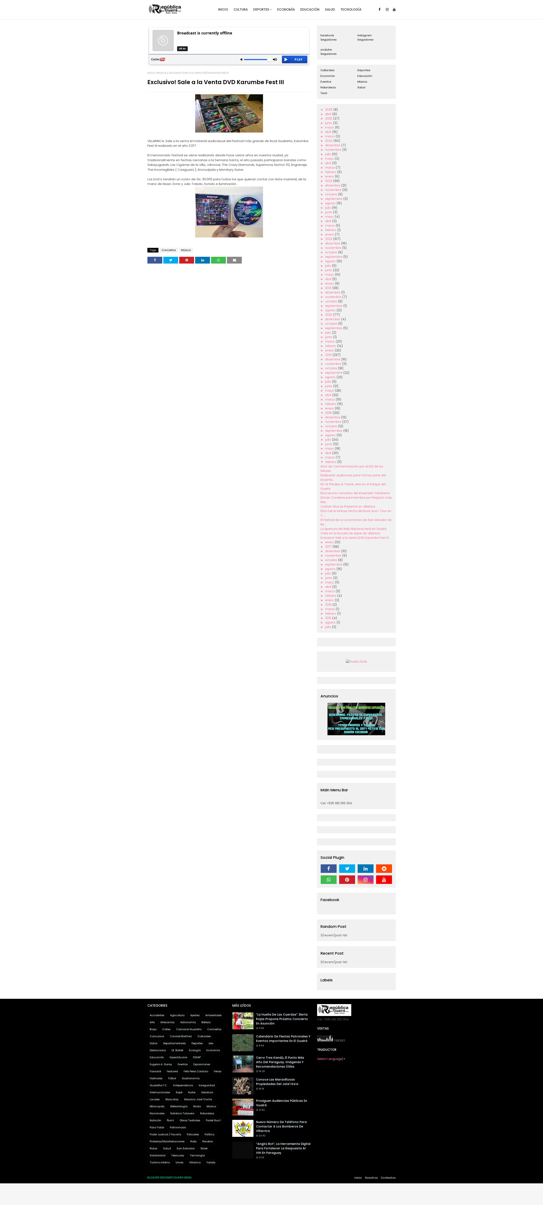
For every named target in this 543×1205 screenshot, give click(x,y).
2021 (328, 288)
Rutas (153, 1148)
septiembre (334, 199)
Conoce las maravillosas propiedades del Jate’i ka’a (277, 1081)
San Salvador (186, 1148)
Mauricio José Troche (198, 1099)
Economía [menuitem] (286, 9)
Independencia (183, 1085)
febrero (331, 172)
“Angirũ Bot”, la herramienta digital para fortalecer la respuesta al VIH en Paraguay (283, 1148)
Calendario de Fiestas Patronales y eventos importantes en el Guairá (283, 1038)
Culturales (327, 70)
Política (209, 1134)
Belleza (206, 1022)
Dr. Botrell (177, 1050)
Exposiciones (201, 1064)
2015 (328, 618)
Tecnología (197, 1155)
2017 (328, 547)
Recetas (207, 1141)
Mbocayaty (157, 1106)
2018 (328, 413)
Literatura (207, 1092)
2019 (328, 355)
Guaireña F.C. (158, 1085)
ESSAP (197, 1057)
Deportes (363, 70)
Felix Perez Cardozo (196, 1071)
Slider (204, 1148)
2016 (328, 604)
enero (330, 176)
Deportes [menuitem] (261, 9)
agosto (330, 203)
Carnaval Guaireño (189, 1029)
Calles (166, 1029)
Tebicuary (177, 1155)
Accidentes (157, 1015)
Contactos (388, 1178)
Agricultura (177, 1015)
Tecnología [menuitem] (350, 9)
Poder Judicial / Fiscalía (165, 1134)
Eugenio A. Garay (161, 1064)
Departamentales (174, 1043)
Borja (153, 1029)
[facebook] (380, 9)
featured (172, 1071)
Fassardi (155, 1071)
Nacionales (157, 1113)
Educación (364, 76)
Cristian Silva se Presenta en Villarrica (347, 506)
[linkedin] (365, 868)
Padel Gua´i (213, 1120)
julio (328, 154)
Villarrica (195, 1162)
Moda (197, 1106)
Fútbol (172, 1078)
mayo (330, 127)
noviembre (333, 150)
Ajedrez (195, 1015)
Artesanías (167, 1022)
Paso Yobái (157, 1127)
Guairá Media (183, 1177)
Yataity (211, 1162)
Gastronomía (191, 1078)
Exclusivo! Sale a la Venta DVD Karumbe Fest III (354, 538)
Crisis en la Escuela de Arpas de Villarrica (350, 533)
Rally (193, 1141)
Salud (361, 87)
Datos (153, 1043)
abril (328, 114)
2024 (329, 141)
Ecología (195, 1050)
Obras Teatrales (190, 1120)
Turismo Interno (160, 1162)
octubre (331, 194)
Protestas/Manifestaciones (167, 1141)
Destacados (158, 1050)
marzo (330, 136)
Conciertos (169, 250)
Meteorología (179, 1106)
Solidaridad (157, 1155)
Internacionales (160, 1092)
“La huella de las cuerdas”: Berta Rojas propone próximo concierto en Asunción (282, 1019)
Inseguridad (207, 1085)
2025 (329, 118)
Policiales (193, 1134)
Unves (179, 1162)
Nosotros (371, 1178)
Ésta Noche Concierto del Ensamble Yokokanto (355, 493)
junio (329, 123)
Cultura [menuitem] (241, 9)
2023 (329, 181)
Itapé (179, 1092)
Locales (155, 1099)
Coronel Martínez (181, 1036)
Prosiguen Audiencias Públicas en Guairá (281, 1103)
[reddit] (384, 868)
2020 (329, 315)
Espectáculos (178, 1057)
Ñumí (170, 1120)
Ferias (217, 1071)
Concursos (157, 1036)
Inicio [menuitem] (223, 9)
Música (162, 73)
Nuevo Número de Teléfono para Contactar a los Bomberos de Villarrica (281, 1126)
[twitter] (347, 868)
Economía (327, 76)
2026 (329, 109)
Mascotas (172, 1099)
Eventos (325, 82)
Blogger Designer (159, 1177)
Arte (152, 1022)
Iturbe (191, 1092)
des (211, 1043)
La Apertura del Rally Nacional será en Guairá (353, 529)
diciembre (333, 145)
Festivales (156, 1078)
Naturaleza (328, 87)
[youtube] (394, 9)
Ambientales (213, 1015)
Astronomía (188, 1022)
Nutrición (155, 1120)
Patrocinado (178, 1127)
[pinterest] (347, 879)
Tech (323, 93)
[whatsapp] (328, 879)
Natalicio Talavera (182, 1113)
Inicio (150, 73)
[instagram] (387, 9)
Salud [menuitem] (330, 9)
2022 (329, 239)
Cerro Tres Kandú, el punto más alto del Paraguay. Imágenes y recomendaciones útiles (280, 1062)
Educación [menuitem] (309, 9)
